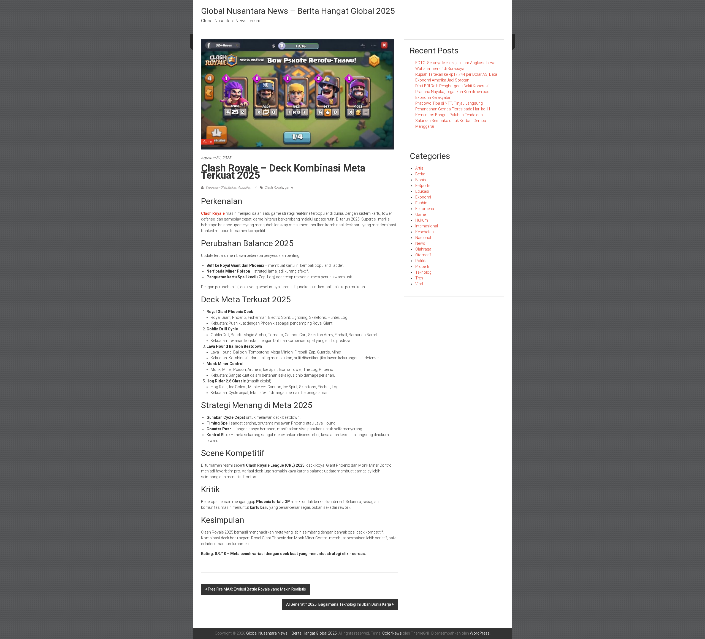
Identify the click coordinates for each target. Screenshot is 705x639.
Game (207, 142)
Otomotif (423, 255)
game (289, 187)
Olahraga (423, 249)
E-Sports (422, 185)
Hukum (421, 220)
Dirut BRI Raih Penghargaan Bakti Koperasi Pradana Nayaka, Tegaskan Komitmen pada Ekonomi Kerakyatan (453, 92)
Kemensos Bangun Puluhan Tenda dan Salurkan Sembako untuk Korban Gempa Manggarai (450, 121)
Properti (422, 266)
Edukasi (422, 191)
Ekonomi (423, 197)
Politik (420, 261)
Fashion (422, 203)
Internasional (426, 226)
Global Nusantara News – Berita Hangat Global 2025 (298, 11)
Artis (419, 168)
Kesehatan (424, 232)
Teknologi (423, 272)
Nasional (423, 237)
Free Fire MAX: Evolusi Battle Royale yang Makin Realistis (257, 589)
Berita (420, 174)
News (420, 243)
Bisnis (420, 180)
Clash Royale (274, 187)
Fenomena (424, 208)
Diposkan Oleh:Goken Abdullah (228, 187)
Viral (419, 284)
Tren (419, 278)
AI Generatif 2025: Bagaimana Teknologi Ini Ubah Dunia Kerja (338, 604)
